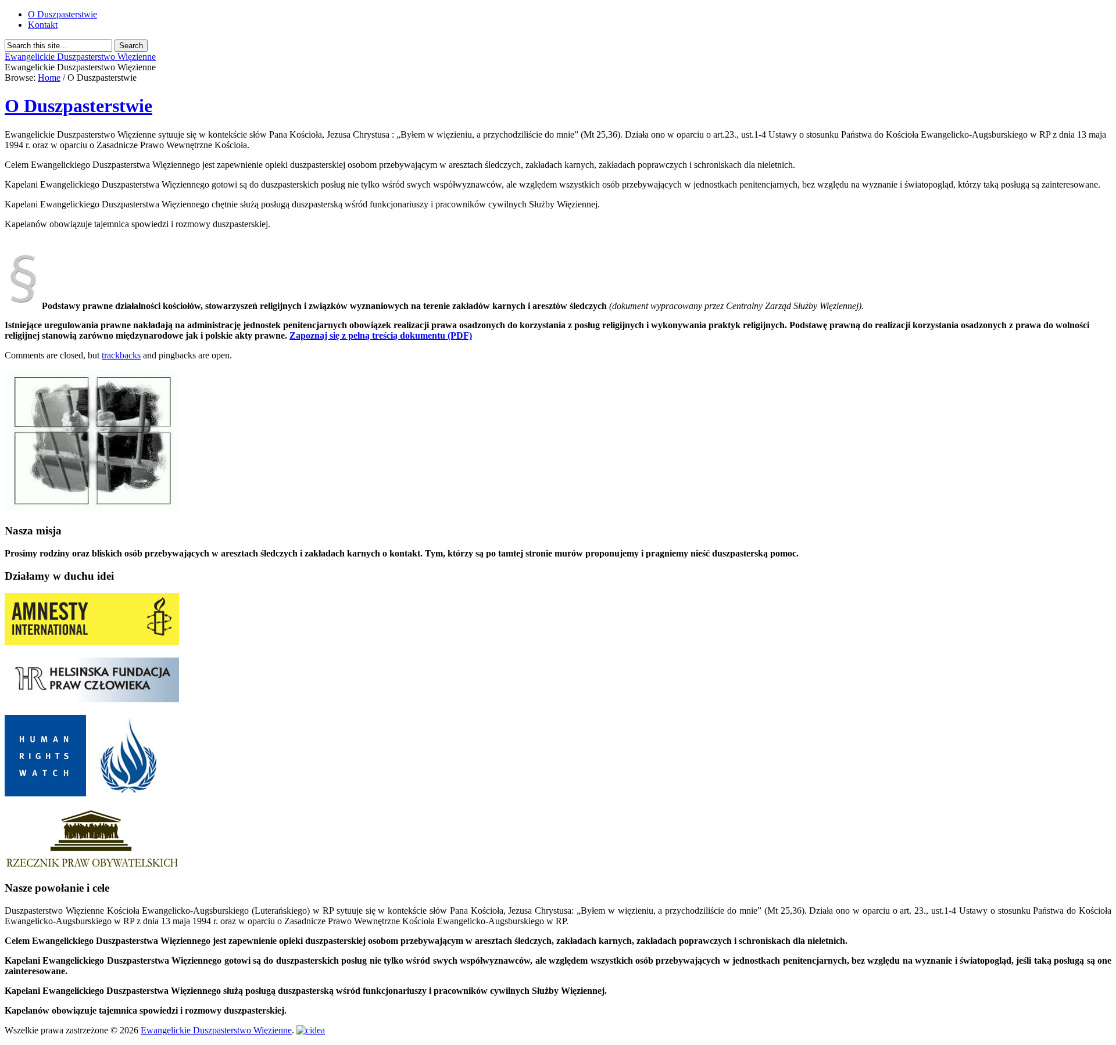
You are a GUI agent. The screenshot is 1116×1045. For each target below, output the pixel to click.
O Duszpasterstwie (62, 14)
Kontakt (43, 25)
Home (49, 77)
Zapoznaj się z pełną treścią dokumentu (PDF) (380, 335)
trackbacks (121, 355)
